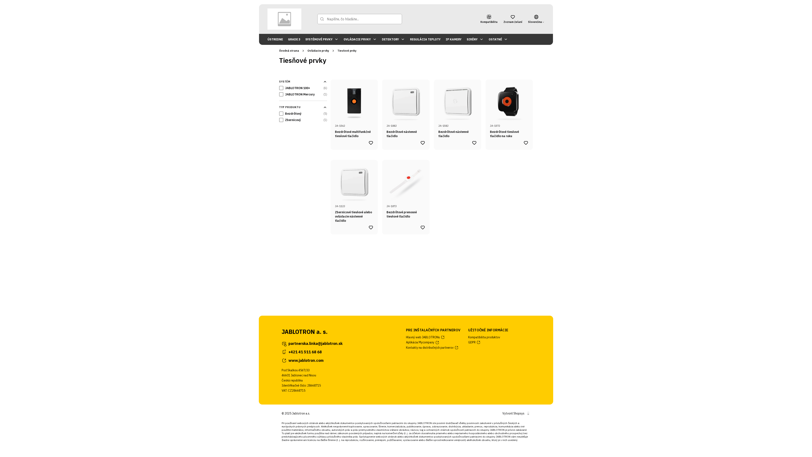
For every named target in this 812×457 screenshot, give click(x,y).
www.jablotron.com (306, 360)
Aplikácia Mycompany (420, 342)
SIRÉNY (472, 39)
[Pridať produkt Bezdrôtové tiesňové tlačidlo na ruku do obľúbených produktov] (525, 142)
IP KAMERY (454, 39)
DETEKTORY (390, 39)
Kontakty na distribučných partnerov (430, 348)
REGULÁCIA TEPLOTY (425, 39)
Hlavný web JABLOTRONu (423, 337)
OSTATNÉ (495, 39)
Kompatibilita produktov (484, 337)
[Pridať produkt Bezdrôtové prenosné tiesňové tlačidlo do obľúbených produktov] (422, 227)
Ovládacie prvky (318, 50)
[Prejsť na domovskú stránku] (284, 19)
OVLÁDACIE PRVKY (357, 39)
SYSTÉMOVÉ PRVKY (319, 39)
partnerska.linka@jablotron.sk (315, 343)
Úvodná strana (289, 50)
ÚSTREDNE (275, 39)
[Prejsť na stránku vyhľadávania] (322, 19)
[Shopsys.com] (528, 413)
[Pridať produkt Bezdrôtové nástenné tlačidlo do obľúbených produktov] (422, 142)
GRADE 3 (294, 39)
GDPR (472, 342)
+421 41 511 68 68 (305, 352)
